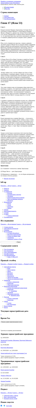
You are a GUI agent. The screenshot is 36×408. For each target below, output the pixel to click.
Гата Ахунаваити (9, 249)
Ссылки (6, 212)
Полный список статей (10, 398)
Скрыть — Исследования (23, 224)
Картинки (10, 206)
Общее (6, 301)
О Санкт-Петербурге (13, 233)
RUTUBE (9, 406)
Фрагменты (10, 276)
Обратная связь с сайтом (11, 395)
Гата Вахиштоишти (9, 19)
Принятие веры (15, 295)
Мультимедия (8, 202)
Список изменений (12, 215)
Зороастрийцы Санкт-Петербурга (10, 3)
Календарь (10, 283)
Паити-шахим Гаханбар (7, 370)
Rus (8, 8)
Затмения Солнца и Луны (14, 239)
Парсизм (6, 297)
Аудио (9, 205)
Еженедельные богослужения (15, 197)
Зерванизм (7, 280)
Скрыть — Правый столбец (25, 264)
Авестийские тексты (10, 267)
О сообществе (8, 191)
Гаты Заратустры (9, 17)
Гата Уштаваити (8, 251)
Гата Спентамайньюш (10, 252)
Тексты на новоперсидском (15, 279)
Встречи (9, 193)
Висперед (10, 273)
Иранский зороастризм (10, 286)
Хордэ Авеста (11, 270)
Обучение (10, 196)
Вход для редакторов (10, 397)
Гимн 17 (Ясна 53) (12, 257)
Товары (6, 209)
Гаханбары (14, 291)
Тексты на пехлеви (12, 277)
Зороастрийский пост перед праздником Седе (14, 353)
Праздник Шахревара (7, 347)
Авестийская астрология (11, 228)
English (11, 7)
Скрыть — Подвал (17, 392)
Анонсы (6, 190)
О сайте (6, 214)
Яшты (9, 271)
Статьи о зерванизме (13, 282)
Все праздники (11, 304)
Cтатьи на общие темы (13, 236)
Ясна (8, 268)
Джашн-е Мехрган (6, 375)
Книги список (8, 306)
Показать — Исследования (8, 224)
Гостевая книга (8, 217)
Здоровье (6, 230)
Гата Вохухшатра (9, 254)
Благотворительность (10, 211)
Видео (9, 203)
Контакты (10, 200)
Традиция (10, 292)
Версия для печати (9, 178)
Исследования (8, 231)
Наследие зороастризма (14, 234)
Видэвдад (10, 274)
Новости (6, 188)
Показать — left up (6, 185)
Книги (6, 307)
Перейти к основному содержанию (11, 1)
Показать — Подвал (6, 392)
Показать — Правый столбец (9, 264)
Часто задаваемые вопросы (15, 199)
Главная (6, 16)
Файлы (9, 208)
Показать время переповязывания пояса (11, 322)
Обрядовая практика (13, 285)
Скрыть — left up (16, 185)
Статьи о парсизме (12, 298)
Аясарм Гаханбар (6, 381)
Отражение (10, 237)
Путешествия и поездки (14, 194)
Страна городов (8, 227)
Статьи (9, 303)
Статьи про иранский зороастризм (17, 288)
